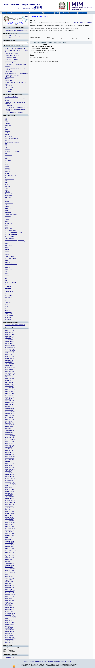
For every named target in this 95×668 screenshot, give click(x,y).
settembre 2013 (9, 616)
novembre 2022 (9, 413)
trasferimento (8, 312)
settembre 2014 (9, 594)
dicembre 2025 (9, 345)
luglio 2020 (8, 465)
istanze (6, 227)
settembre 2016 (9, 550)
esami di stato (8, 195)
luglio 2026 (8, 332)
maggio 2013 (8, 624)
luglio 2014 (8, 598)
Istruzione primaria (9, 238)
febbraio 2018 (8, 519)
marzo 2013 (8, 628)
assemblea (7, 140)
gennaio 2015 (8, 587)
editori (6, 190)
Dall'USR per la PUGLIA (11, 97)
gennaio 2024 (8, 387)
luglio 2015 (8, 576)
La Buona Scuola (9, 77)
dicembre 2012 (9, 633)
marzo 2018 (8, 517)
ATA (6, 144)
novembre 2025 (9, 347)
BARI (6, 147)
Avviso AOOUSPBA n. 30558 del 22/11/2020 (16, 30)
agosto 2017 (8, 530)
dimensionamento (9, 179)
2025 (6, 118)
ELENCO (7, 192)
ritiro (6, 278)
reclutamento (8, 269)
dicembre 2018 (9, 500)
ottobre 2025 (8, 349)
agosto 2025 (8, 352)
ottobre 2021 (8, 437)
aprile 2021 (8, 448)
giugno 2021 (8, 445)
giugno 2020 (8, 467)
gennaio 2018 (8, 520)
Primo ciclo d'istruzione (11, 264)
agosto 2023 (8, 397)
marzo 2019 (8, 495)
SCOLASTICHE (9, 291)
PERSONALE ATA (10, 256)
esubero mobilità (9, 203)
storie (6, 306)
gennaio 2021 (8, 454)
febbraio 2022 (8, 430)
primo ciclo (7, 262)
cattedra (7, 156)
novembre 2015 (9, 568)
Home (4, 12)
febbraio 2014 (8, 607)
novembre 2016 (9, 546)
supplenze (7, 310)
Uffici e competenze (34, 12)
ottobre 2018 (8, 504)
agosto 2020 (8, 463)
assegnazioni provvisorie (11, 138)
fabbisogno (8, 205)
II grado (7, 219)
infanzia (7, 221)
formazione (8, 208)
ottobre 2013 (8, 615)
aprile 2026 (8, 338)
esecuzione (8, 197)
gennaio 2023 (8, 410)
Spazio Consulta (82, 12)
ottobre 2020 (8, 460)
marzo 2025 (8, 362)
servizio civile (8, 297)
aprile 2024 (8, 382)
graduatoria (8, 212)
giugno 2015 (8, 578)
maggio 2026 (8, 336)
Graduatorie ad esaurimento (12, 75)
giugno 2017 (8, 533)
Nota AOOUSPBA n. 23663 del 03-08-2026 (80, 22)
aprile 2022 (8, 426)
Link (68, 12)
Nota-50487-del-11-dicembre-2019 (39, 52)
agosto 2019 (8, 485)
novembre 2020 (9, 458)
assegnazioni (8, 136)
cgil (6, 162)
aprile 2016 (8, 559)
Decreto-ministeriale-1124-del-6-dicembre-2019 (42, 48)
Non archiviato (8, 80)
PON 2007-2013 (9, 85)
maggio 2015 (8, 580)
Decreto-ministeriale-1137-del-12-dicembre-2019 (43, 50)
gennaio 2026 (8, 343)
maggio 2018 (8, 513)
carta (6, 153)
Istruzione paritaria (9, 236)
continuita (7, 171)
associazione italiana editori (12, 142)
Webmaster (38, 661)
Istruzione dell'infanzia (10, 230)
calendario (7, 149)
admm (6, 129)
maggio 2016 (8, 557)
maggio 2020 (8, 469)
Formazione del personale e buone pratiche (16, 73)
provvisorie (7, 267)
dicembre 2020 (9, 456)
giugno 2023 (8, 400)
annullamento (8, 132)
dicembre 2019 (9, 478)
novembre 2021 (9, 435)
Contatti (57, 12)
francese (7, 210)
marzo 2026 (8, 339)
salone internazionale (10, 282)
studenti (7, 308)
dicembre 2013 (9, 611)
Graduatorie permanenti (11, 214)
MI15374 (45, 44)
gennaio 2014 (8, 609)
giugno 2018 (8, 511)
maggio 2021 (8, 447)
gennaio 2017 (8, 543)
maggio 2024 (8, 380)
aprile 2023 (8, 404)
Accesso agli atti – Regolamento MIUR (15, 48)
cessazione (8, 160)
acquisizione (8, 125)
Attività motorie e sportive (11, 59)
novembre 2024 (9, 369)
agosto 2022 (8, 419)
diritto (6, 182)
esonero (7, 201)
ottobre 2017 (8, 526)
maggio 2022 (8, 424)
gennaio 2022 (8, 432)
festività (7, 206)
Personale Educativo (10, 258)
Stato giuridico (8, 91)
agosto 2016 (8, 552)
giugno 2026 (8, 334)
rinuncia (7, 275)
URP (42, 12)
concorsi (7, 166)
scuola (6, 293)
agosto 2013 (8, 618)
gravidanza (8, 216)
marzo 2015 (8, 583)
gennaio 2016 (8, 565)
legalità (7, 243)
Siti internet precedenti (47, 661)
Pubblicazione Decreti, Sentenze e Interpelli (16, 107)
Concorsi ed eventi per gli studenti (14, 112)
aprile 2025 (8, 360)
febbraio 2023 (8, 408)
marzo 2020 (8, 472)
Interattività (63, 12)
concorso (7, 168)
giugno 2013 (8, 622)
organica (7, 249)
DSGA (6, 188)
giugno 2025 (8, 356)
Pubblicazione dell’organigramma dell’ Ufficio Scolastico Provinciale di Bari (71, 38)
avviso (6, 145)
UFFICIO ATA (8, 313)
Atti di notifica (8, 105)
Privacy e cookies (29, 661)
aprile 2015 (8, 581)
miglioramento (8, 245)
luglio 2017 (8, 532)
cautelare (7, 158)
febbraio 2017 (8, 541)
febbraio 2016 (8, 563)
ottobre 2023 (8, 393)
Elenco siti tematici (66, 661)
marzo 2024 (8, 384)
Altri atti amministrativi (10, 57)
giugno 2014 (8, 600)
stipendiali (7, 304)
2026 (6, 120)
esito (6, 199)
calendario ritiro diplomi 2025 (12, 151)
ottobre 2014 (8, 592)
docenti (7, 184)
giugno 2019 (8, 489)
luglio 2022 (8, 421)
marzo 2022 (8, 428)
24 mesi (7, 121)
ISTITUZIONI (8, 229)
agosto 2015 (8, 574)
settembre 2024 (9, 373)
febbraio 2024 (8, 386)
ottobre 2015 (8, 570)
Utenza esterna (9, 315)
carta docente (8, 155)
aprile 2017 (8, 537)
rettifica (6, 271)
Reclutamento (8, 89)
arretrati (7, 134)
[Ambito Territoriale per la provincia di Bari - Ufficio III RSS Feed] (14, 666)
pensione (7, 254)
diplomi (7, 180)
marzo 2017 (8, 539)
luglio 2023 (8, 399)
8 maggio (7, 123)
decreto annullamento (10, 175)
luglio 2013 (8, 620)
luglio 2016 (8, 554)
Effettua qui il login (9, 657)
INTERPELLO (8, 223)
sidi (6, 299)
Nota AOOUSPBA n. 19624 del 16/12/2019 (41, 46)
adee (6, 127)
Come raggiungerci (49, 12)
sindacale (7, 301)
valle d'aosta (8, 319)
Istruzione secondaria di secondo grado (15, 241)
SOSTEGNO (8, 302)
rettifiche (7, 273)
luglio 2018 (8, 509)
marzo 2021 (8, 450)
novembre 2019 (9, 480)
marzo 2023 (8, 406)
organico (7, 251)
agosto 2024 (8, 375)
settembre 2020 (9, 461)
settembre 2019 (9, 484)
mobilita (7, 247)
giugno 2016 (8, 556)
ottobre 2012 (8, 637)
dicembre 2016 (9, 544)
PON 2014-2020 (9, 87)
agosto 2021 (8, 441)
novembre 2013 (9, 613)
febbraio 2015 (8, 585)
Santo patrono (8, 286)
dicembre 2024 (9, 367)
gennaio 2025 (8, 365)
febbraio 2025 (8, 363)
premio (6, 260)
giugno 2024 (8, 378)
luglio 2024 (8, 376)
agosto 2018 (8, 508)
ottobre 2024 (8, 371)
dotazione (7, 186)
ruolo (6, 280)
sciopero (7, 289)
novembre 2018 (9, 502)
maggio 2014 (8, 602)
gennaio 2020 (8, 476)
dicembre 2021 (9, 434)
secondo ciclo (8, 295)
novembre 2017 (9, 524)
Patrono (7, 253)
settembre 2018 (9, 506)
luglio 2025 (8, 354)
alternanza (7, 131)
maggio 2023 (8, 402)
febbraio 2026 (8, 341)
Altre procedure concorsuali (12, 55)
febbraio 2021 (8, 452)
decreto (7, 173)
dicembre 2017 (9, 522)
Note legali (57, 661)
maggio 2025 (8, 358)
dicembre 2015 (9, 567)
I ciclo (6, 217)
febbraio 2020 (8, 474)
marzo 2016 (8, 561)
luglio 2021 (8, 443)
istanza (6, 225)
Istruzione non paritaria (11, 234)
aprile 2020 (8, 471)
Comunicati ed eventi (10, 61)
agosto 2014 (8, 596)
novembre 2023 (9, 391)
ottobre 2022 (8, 415)
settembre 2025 (9, 351)
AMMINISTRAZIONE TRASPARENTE (15, 325)
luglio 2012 (8, 642)
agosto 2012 (8, 640)
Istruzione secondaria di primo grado (14, 240)
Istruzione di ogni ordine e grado (13, 232)
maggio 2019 (8, 491)
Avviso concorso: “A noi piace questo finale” (42, 37)
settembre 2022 (9, 417)
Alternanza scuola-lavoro (11, 53)
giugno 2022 (8, 423)
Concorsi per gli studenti (11, 63)
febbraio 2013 (8, 629)
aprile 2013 (8, 626)
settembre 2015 (9, 572)
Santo (6, 284)
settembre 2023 (9, 395)
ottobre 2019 (8, 482)
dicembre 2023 (9, 389)
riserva (6, 277)
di (5, 177)
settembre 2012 (9, 639)
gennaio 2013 (8, 631)
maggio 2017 (8, 535)
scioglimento (8, 288)
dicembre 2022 (9, 411)
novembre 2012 (9, 635)
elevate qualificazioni (10, 193)
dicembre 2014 (9, 589)
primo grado (8, 265)
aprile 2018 (8, 515)
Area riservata (73, 12)
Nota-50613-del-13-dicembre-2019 (39, 57)
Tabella (32, 55)
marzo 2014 (8, 605)
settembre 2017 (9, 528)
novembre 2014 (9, 591)
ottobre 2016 (8, 548)
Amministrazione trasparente (14, 12)
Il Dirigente (25, 12)
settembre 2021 (9, 439)
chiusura (7, 164)
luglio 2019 (8, 487)
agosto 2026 (8, 330)
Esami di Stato (8, 71)
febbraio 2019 (8, 496)
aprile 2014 (8, 604)
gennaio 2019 (8, 498)
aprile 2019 (8, 493)
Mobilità (7, 78)
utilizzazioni (8, 317)
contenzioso (8, 169)
